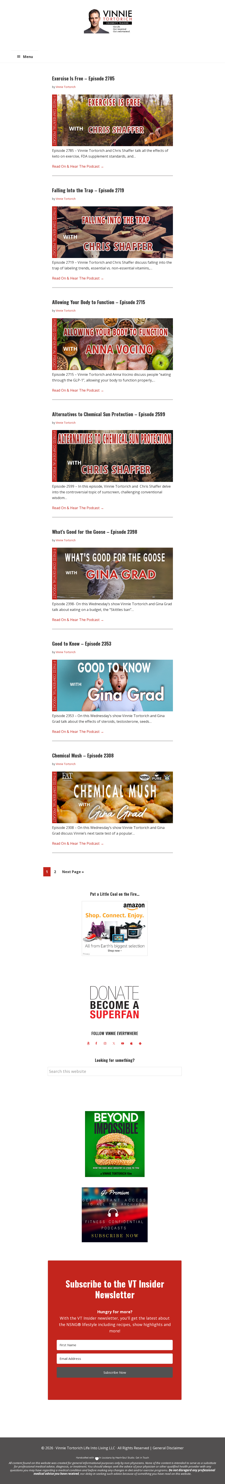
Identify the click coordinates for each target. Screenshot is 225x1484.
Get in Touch (142, 1457)
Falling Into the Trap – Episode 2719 (88, 190)
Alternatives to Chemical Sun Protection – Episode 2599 (108, 414)
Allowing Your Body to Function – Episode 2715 (98, 301)
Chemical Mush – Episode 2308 (83, 755)
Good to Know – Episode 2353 (81, 643)
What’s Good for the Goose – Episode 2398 (94, 531)
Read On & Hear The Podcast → (78, 166)
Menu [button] (28, 56)
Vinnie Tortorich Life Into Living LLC (85, 1448)
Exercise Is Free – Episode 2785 (83, 78)
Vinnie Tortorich (109, 20)
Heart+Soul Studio (124, 1457)
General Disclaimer (168, 1448)
